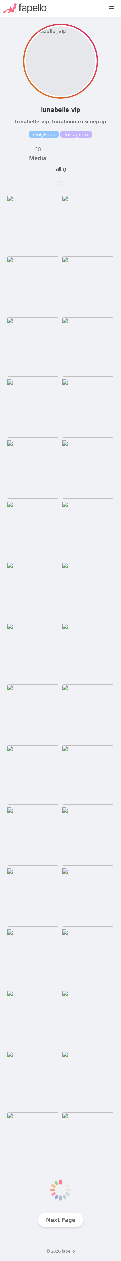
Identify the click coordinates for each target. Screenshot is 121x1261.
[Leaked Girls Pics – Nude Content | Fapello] (28, 8)
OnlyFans (44, 134)
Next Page (60, 1220)
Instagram (76, 134)
